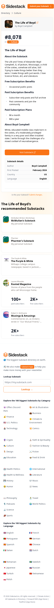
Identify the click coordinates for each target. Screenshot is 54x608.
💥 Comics (34, 428)
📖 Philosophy (10, 498)
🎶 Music (33, 480)
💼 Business (35, 413)
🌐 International (37, 469)
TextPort (22, 602)
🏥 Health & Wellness (13, 474)
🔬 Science (8, 509)
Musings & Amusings (23, 315)
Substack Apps (27, 367)
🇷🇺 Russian (34, 567)
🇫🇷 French (34, 532)
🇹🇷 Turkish (8, 573)
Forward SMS (32, 599)
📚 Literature (35, 474)
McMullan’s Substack (23, 220)
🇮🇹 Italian (8, 550)
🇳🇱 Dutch (33, 550)
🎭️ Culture (12, 42)
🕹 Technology (10, 428)
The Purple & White (22, 261)
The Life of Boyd (25, 22)
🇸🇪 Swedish (34, 561)
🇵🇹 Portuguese (10, 538)
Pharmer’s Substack (22, 240)
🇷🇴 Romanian (9, 561)
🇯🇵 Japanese (9, 567)
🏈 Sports (8, 515)
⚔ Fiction (34, 451)
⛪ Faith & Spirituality (39, 440)
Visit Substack (26, 152)
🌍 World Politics (37, 503)
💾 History (8, 480)
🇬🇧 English (8, 532)
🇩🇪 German (34, 538)
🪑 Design (8, 451)
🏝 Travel (33, 498)
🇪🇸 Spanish (8, 544)
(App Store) (43, 599)
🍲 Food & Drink (37, 457)
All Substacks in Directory (15, 599)
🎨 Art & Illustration (39, 407)
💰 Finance (8, 416)
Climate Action (43, 596)
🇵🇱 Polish (7, 579)
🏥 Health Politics (11, 469)
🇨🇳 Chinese (34, 544)
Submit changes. (35, 195)
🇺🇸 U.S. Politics (10, 422)
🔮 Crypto (8, 440)
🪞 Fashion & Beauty (39, 445)
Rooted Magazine (21, 284)
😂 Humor (8, 486)
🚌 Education (9, 457)
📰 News (33, 486)
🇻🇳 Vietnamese (36, 573)
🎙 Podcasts (9, 503)
